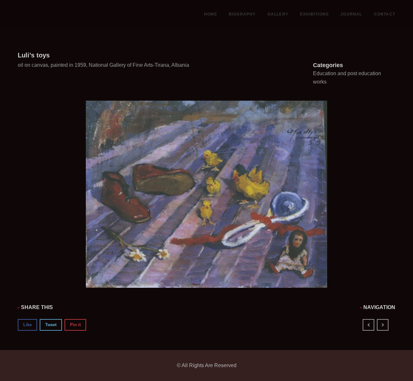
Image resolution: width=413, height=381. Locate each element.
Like (27, 324)
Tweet (50, 324)
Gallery (277, 14)
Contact (384, 14)
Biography (242, 14)
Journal (351, 14)
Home (210, 14)
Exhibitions (314, 14)
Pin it (75, 324)
